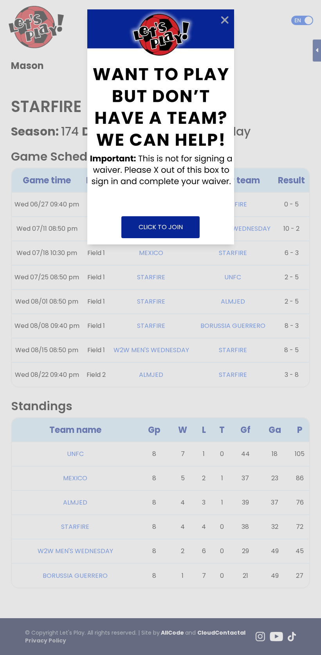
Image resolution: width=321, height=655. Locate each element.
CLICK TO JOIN (161, 227)
